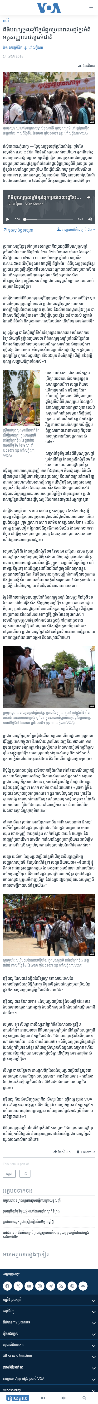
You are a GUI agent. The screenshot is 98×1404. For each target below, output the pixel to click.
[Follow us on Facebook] (7, 1286)
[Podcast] (72, 1286)
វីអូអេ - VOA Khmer (29, 204)
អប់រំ (6, 21)
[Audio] (63, 1398)
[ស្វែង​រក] (84, 1398)
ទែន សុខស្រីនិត (12, 47)
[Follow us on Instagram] (39, 1286)
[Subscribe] (83, 1286)
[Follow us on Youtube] (29, 1286)
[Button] (86, 66)
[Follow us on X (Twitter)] (18, 1286)
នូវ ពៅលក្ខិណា (33, 47)
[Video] (43, 1398)
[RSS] (61, 1286)
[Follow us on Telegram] (50, 1286)
